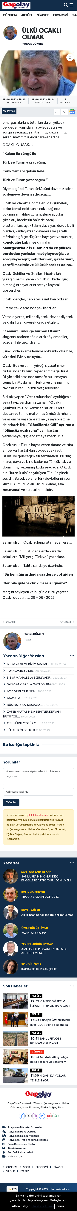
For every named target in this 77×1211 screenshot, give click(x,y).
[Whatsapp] (55, 1116)
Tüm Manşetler (17, 1148)
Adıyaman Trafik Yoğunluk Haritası (28, 1139)
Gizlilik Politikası (43, 1206)
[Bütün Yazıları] (72, 656)
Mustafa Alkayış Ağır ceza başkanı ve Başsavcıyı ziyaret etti (49, 1059)
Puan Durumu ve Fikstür (22, 1144)
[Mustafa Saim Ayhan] (10, 876)
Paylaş (11, 111)
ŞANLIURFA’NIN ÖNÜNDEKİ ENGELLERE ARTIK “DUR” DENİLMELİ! (46, 878)
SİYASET (43, 15)
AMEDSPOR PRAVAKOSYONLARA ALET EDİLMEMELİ (44, 951)
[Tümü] (72, 863)
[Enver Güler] (10, 912)
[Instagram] (35, 1116)
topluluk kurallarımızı (37, 815)
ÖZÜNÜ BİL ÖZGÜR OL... (24, 723)
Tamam (60, 1206)
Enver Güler (30, 910)
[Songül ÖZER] (10, 966)
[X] (28, 1116)
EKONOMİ (60, 15)
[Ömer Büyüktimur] (10, 930)
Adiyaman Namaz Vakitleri (23, 1135)
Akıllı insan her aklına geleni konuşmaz (47, 915)
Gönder (11, 802)
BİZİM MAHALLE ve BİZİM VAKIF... (30, 677)
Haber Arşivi (15, 1156)
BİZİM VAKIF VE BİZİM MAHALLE (29, 664)
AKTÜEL (27, 15)
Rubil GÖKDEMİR (33, 891)
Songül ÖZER (31, 964)
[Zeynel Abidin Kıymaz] (10, 948)
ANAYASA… (15, 698)
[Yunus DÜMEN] (10, 32)
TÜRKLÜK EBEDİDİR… (21, 670)
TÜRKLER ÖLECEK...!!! (21, 730)
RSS (14, 1189)
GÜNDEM (10, 15)
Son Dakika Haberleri (20, 1152)
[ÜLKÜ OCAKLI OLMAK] (38, 73)
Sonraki (65, 622)
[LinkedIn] (42, 1116)
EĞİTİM (25, 1171)
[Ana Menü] (71, 5)
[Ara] (66, 5)
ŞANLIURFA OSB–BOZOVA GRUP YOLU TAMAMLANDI (46, 1041)
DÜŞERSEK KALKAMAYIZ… (25, 705)
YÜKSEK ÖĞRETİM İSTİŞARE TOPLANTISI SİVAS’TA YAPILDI (51, 1004)
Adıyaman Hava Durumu (22, 1131)
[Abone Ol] (72, 111)
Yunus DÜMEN (32, 43)
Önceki (11, 622)
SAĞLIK (10, 1171)
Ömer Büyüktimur (34, 928)
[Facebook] (22, 1116)
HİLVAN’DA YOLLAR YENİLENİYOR (48, 1078)
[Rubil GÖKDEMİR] (10, 894)
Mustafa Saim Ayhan (36, 871)
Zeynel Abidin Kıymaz (37, 944)
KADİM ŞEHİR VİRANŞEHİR (39, 969)
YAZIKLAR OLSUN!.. (34, 933)
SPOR (26, 1167)
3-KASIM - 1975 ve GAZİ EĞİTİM (29, 684)
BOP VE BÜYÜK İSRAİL (22, 691)
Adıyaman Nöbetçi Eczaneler (25, 1127)
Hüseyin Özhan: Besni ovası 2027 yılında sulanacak (50, 1022)
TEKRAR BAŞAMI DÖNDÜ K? (40, 896)
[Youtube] (49, 1116)
